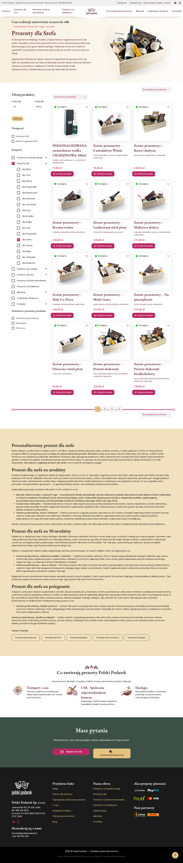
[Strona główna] (91, 11)
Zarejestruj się (135, 3)
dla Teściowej (29, 204)
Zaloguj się (121, 3)
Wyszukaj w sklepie (154, 3)
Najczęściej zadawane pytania (68, 799)
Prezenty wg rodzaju (27, 268)
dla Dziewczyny (29, 192)
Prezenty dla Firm (53, 637)
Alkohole (140, 11)
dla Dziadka (28, 216)
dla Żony (26, 210)
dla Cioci (26, 175)
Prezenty (6, 11)
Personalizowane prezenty (119, 11)
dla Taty (26, 227)
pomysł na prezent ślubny (78, 856)
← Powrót (16, 26)
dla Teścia (27, 245)
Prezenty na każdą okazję (29, 157)
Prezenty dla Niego (136, 637)
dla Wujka (27, 222)
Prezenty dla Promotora (108, 637)
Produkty (21, 304)
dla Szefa (26, 239)
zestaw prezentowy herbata (115, 856)
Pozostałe (176, 11)
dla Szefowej (28, 198)
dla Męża (26, 251)
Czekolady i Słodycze (158, 11)
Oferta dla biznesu (62, 794)
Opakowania (100, 810)
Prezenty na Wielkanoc (68, 11)
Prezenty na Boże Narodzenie (41, 11)
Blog (54, 821)
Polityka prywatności (63, 816)
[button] (86, 107)
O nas (55, 805)
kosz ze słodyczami (96, 856)
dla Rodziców (28, 263)
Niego (41, 26)
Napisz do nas (74, 751)
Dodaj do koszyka (63, 174)
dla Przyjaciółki (29, 186)
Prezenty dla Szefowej (25, 637)
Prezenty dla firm (25, 274)
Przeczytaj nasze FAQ (112, 755)
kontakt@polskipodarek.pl (24, 833)
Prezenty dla (32, 26)
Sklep (23, 26)
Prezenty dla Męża (78, 637)
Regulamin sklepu (61, 810)
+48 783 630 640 (64, 3)
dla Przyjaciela (29, 233)
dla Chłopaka (28, 257)
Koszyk (167, 3)
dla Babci (26, 169)
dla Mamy (27, 181)
